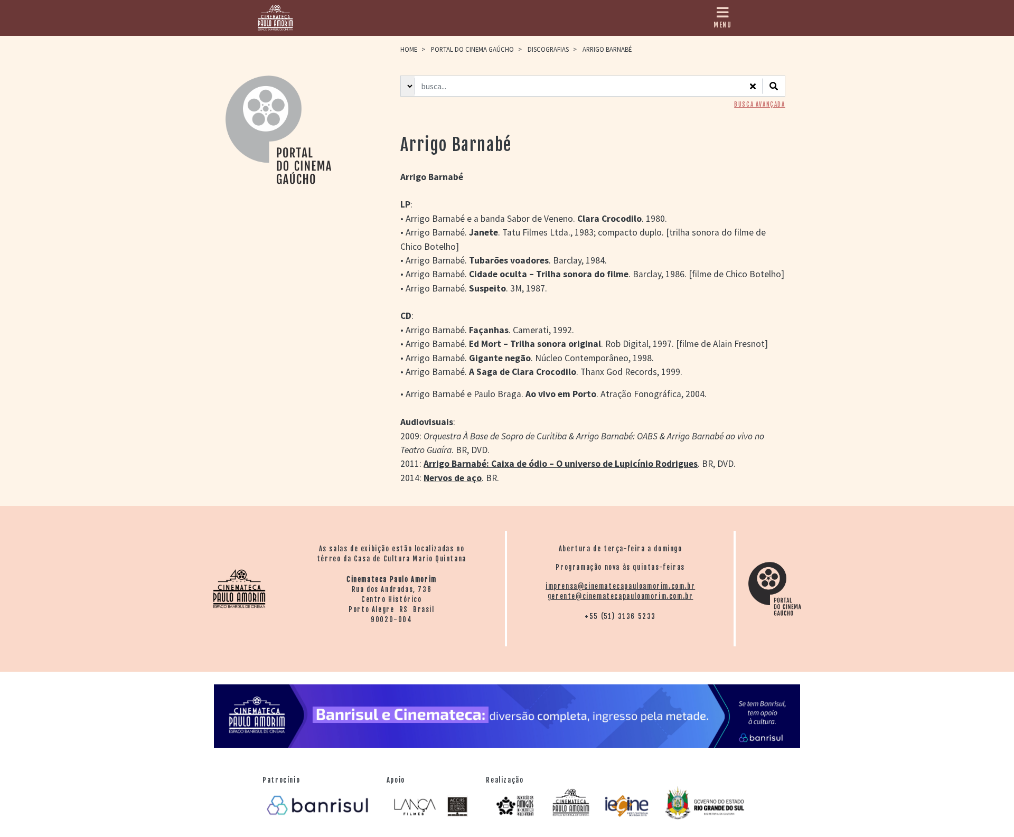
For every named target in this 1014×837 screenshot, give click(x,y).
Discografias (548, 49)
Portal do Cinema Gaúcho (472, 49)
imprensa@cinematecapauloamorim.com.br (620, 586)
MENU (722, 25)
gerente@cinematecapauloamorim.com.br (620, 596)
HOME (408, 49)
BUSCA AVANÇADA (759, 104)
